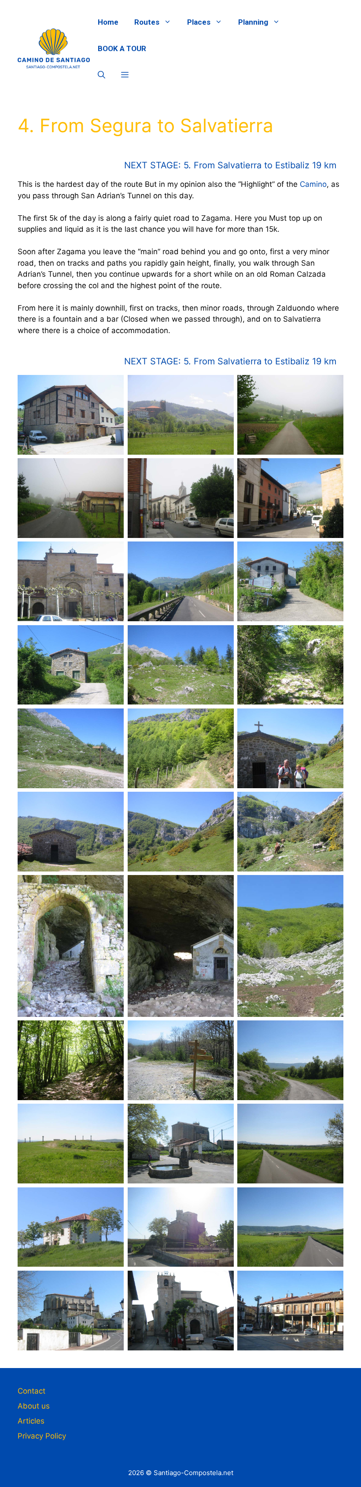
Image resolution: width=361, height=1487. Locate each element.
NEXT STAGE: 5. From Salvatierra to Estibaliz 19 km (230, 165)
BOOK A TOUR (122, 48)
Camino (313, 184)
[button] (101, 75)
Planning (253, 22)
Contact (31, 1391)
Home (108, 22)
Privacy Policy (42, 1435)
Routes (146, 22)
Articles (31, 1421)
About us (34, 1406)
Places (198, 22)
